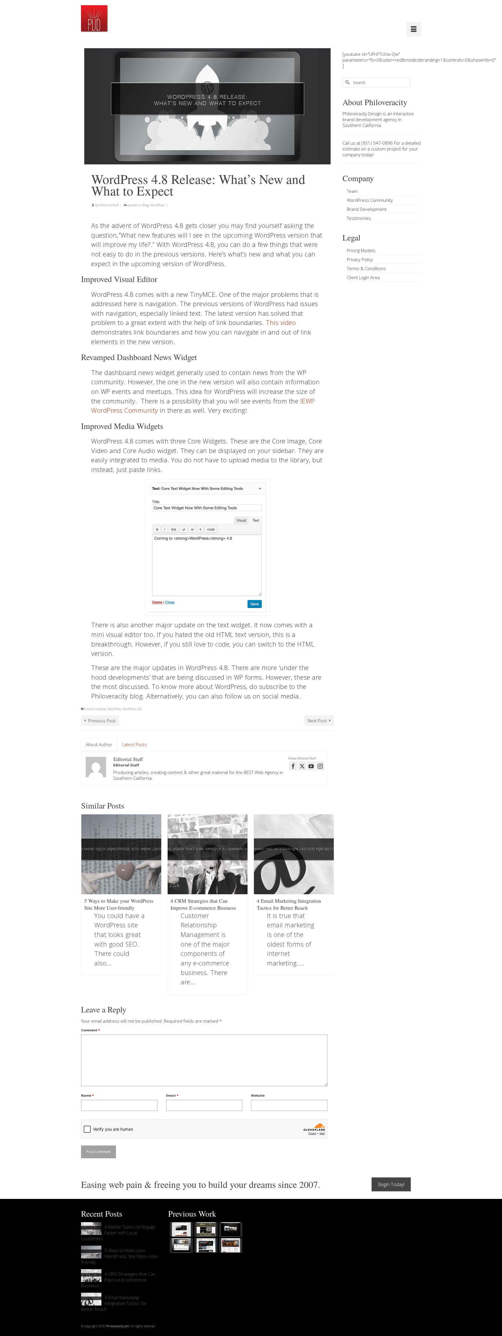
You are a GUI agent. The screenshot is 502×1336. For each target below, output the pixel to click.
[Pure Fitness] (180, 1245)
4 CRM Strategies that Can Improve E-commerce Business (118, 1279)
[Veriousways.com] (180, 1229)
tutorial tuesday (95, 709)
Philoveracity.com (117, 1326)
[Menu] (413, 29)
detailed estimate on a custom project (382, 146)
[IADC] (230, 1245)
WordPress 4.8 (132, 709)
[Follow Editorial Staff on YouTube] (311, 766)
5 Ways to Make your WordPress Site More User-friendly (120, 1256)
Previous (86, 904)
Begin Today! (391, 1184)
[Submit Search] (347, 82)
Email (172, 1095)
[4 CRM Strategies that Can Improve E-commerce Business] (208, 854)
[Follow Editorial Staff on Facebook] (293, 766)
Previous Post (102, 720)
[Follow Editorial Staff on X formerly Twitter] (302, 766)
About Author (99, 744)
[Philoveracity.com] (94, 18)
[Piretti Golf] (205, 1245)
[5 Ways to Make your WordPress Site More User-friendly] (121, 854)
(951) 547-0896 (377, 143)
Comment (90, 1030)
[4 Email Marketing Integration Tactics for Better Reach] (294, 854)
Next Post (317, 720)
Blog (145, 205)
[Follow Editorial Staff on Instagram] (320, 766)
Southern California (362, 125)
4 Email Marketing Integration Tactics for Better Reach (114, 1303)
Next (329, 904)
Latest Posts (134, 744)
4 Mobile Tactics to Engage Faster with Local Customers (118, 1232)
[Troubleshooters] (205, 1229)
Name (87, 1095)
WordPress (157, 205)
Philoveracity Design (362, 113)
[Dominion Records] (230, 1229)
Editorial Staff (109, 205)
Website (258, 1095)
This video (281, 322)
